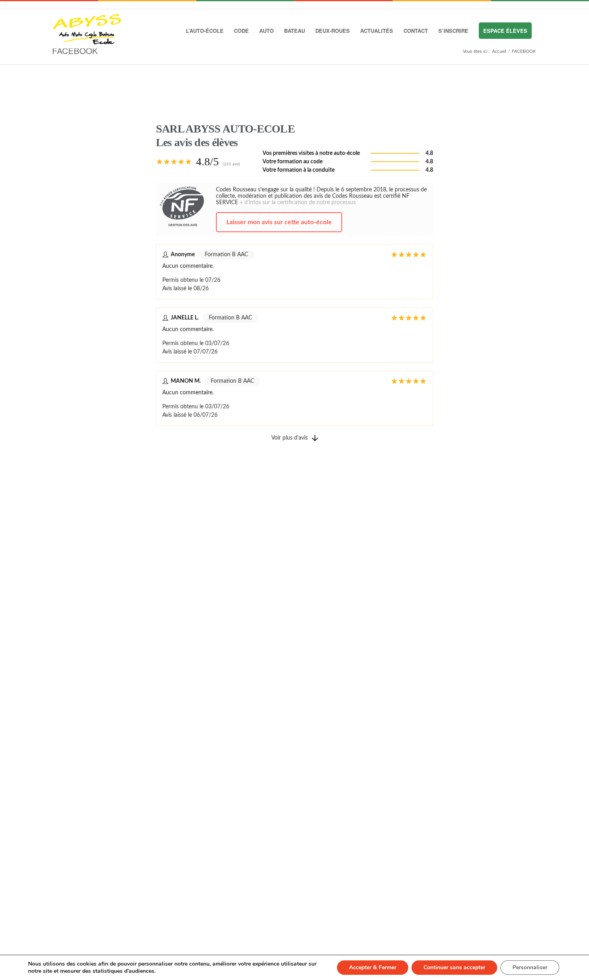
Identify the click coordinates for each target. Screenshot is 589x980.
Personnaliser (529, 967)
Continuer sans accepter (454, 967)
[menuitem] (205, 30)
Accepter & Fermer (372, 967)
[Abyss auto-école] (88, 30)
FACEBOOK (75, 50)
